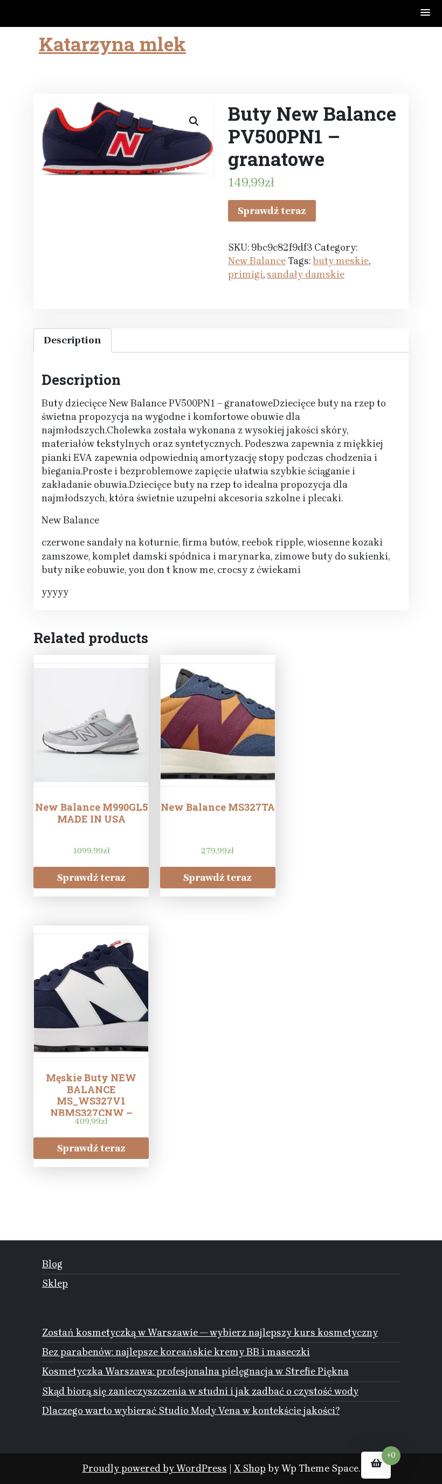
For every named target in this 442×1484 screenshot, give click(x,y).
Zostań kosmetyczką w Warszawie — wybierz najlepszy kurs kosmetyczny (210, 1332)
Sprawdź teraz (272, 211)
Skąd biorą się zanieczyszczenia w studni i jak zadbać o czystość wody (200, 1391)
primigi (245, 274)
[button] (426, 13)
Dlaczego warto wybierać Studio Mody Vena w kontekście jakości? (191, 1411)
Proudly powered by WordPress (154, 1468)
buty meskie (341, 261)
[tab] (72, 340)
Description (72, 340)
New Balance (257, 261)
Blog (52, 1264)
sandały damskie (305, 274)
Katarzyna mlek (112, 43)
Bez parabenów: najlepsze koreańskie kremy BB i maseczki (176, 1352)
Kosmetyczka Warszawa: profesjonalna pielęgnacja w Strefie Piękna (195, 1371)
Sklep (55, 1283)
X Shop (250, 1468)
